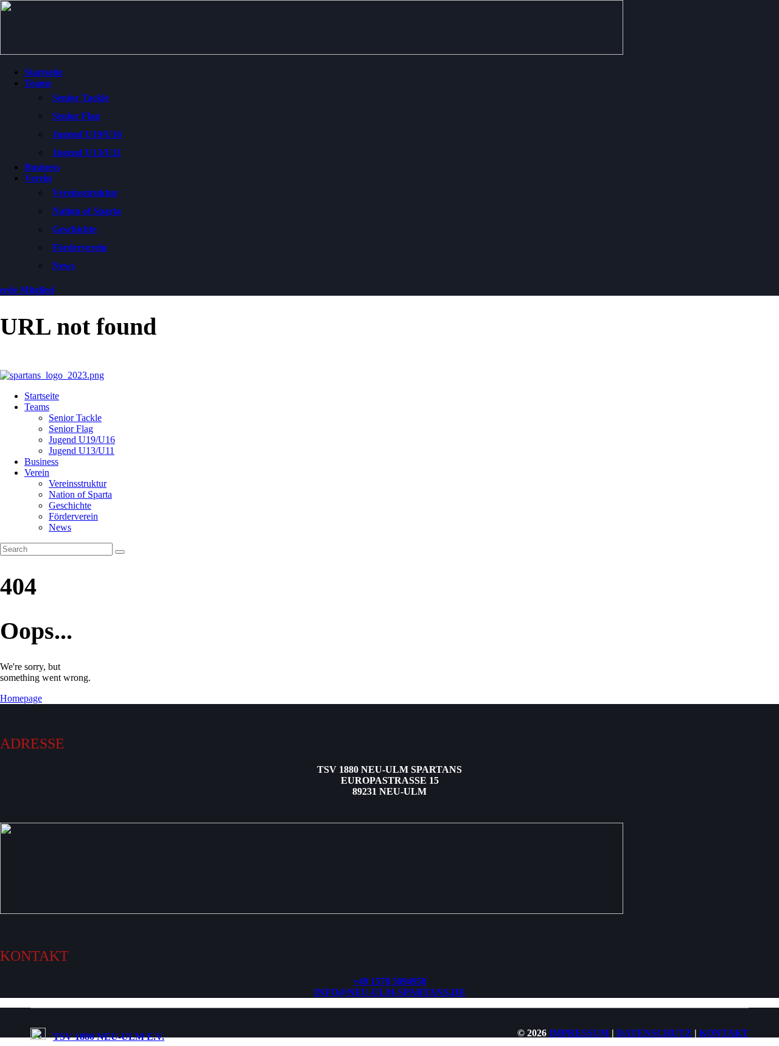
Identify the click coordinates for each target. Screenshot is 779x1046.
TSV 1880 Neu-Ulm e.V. (108, 1036)
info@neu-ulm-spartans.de (390, 992)
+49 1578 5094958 (390, 981)
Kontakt (724, 1033)
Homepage (21, 698)
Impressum (579, 1033)
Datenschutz (654, 1033)
